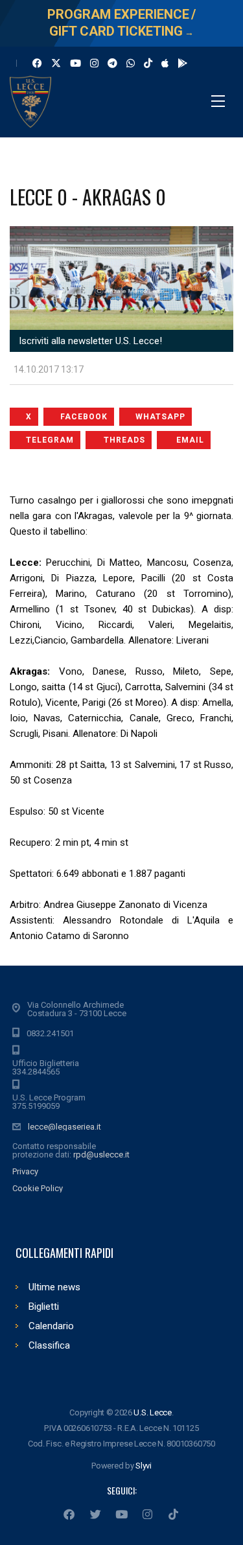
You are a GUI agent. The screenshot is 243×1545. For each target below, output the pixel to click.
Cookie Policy (37, 1188)
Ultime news (54, 1287)
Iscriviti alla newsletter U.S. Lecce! (89, 341)
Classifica (49, 1345)
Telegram (50, 440)
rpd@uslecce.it (101, 1154)
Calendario (51, 1326)
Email (190, 440)
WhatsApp (160, 416)
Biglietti (44, 1306)
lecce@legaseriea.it (64, 1127)
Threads (124, 440)
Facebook (84, 416)
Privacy (25, 1171)
